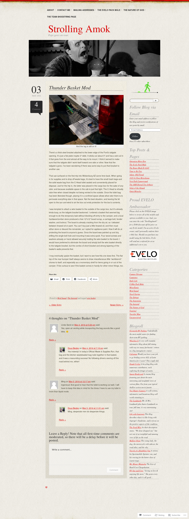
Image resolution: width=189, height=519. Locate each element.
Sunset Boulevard (136, 374)
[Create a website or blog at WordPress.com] (46, 487)
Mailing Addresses (83, 10)
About (50, 10)
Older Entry (55, 304)
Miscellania (134, 287)
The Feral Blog (135, 427)
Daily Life (133, 280)
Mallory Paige (135, 440)
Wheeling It (134, 340)
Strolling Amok (79, 28)
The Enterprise (135, 300)
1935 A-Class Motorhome (140, 178)
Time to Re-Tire (136, 171)
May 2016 (36, 90)
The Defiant (134, 297)
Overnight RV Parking (138, 330)
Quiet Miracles (135, 191)
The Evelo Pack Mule (108, 10)
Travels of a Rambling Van (140, 450)
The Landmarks (136, 400)
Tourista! (133, 310)
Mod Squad (61, 298)
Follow (135, 136)
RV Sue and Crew (136, 470)
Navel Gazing (135, 294)
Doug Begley (73, 348)
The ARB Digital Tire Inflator (141, 184)
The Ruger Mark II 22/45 (139, 168)
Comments (36, 105)
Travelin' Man (135, 314)
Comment (113, 470)
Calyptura (133, 354)
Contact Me (63, 10)
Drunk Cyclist (135, 364)
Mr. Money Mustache (138, 464)
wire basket (91, 298)
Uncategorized (135, 317)
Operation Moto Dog (138, 161)
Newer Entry (116, 304)
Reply (52, 339)
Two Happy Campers (138, 390)
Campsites (133, 277)
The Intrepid (72, 298)
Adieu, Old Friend (137, 174)
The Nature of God (134, 10)
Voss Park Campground (139, 181)
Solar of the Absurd (137, 188)
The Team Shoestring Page (61, 16)
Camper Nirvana (136, 274)
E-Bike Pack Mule (137, 284)
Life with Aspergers (137, 414)
